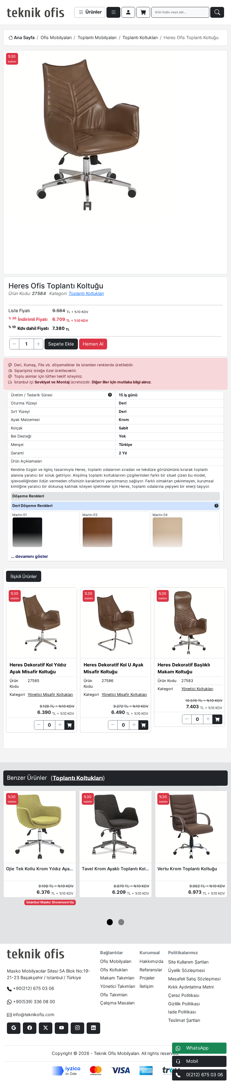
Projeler (147, 977)
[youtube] (61, 1028)
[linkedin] (93, 1028)
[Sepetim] (143, 12)
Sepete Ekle (61, 344)
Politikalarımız (183, 952)
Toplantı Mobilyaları (97, 37)
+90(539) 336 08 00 (34, 1001)
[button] (109, 922)
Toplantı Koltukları (140, 37)
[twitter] (45, 1028)
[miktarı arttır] (38, 344)
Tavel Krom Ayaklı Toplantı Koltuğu (115, 868)
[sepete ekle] (69, 725)
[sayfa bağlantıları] (113, 12)
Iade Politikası (182, 1011)
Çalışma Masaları (117, 1002)
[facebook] (29, 1028)
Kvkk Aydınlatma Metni (191, 986)
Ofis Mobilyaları (56, 37)
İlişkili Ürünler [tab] (24, 576)
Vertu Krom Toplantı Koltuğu (187, 868)
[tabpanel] (115, 666)
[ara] (217, 12)
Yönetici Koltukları (197, 689)
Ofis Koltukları (114, 969)
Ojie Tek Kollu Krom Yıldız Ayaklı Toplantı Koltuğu (39, 868)
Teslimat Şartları (184, 1020)
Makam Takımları (117, 977)
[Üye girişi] (128, 12)
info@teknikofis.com (33, 1014)
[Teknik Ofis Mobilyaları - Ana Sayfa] (35, 12)
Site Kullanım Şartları (188, 961)
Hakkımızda (151, 961)
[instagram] (77, 1028)
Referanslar (151, 969)
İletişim (147, 986)
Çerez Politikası (183, 995)
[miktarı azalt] (14, 344)
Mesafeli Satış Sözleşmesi (194, 978)
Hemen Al (93, 344)
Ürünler (93, 12)
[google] (13, 1028)
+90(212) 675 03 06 (33, 988)
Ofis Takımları (113, 994)
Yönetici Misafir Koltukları (50, 694)
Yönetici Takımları (117, 986)
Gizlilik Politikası (184, 1003)
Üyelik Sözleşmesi (186, 970)
